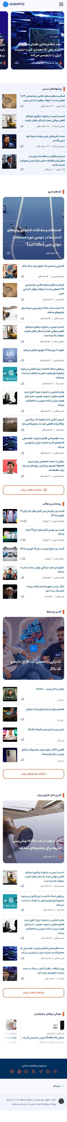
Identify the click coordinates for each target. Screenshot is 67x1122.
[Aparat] (19, 1071)
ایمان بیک (60, 910)
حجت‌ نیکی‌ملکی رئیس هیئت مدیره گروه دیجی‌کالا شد (45, 139)
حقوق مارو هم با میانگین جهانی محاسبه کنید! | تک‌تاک (42, 570)
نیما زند (61, 978)
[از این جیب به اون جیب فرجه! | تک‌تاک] (10, 734)
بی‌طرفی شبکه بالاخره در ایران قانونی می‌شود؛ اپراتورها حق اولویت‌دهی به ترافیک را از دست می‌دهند (42, 373)
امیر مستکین (59, 938)
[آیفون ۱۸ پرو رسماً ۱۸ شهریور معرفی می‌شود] (10, 355)
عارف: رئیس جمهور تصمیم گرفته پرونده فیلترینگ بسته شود (45, 589)
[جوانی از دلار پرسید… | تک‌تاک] (10, 694)
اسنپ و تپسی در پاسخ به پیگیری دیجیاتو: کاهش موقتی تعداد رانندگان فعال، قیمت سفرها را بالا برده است (45, 119)
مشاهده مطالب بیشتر (31, 490)
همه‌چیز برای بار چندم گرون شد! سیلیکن (45, 709)
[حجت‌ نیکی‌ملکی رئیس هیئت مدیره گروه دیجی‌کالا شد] (9, 141)
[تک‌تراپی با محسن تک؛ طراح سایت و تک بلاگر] (10, 271)
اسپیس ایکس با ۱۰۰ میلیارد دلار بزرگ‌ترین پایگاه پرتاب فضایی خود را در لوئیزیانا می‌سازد (43, 422)
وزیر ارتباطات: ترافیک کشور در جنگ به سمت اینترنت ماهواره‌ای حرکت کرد (43, 971)
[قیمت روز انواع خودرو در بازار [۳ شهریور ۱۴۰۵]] (10, 554)
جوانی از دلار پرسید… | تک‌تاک (50, 689)
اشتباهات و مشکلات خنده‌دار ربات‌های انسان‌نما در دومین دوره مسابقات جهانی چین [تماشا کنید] (34, 237)
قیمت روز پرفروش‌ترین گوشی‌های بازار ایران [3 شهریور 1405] (42, 513)
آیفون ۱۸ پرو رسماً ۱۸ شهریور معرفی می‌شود (43, 350)
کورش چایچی (59, 577)
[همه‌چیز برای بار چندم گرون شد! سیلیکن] (10, 714)
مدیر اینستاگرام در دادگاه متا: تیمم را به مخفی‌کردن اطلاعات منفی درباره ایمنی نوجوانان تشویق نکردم (42, 160)
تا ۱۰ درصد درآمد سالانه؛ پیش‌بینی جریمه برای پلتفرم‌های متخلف (42, 310)
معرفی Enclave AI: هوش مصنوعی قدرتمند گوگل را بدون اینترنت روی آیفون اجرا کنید (42, 1038)
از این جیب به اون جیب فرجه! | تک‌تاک (46, 729)
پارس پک (31, 1104)
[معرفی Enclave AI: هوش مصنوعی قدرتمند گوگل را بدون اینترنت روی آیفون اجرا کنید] (58, 1024)
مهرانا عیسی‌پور (58, 521)
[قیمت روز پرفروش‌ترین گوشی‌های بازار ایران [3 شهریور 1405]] (10, 516)
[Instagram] (55, 1071)
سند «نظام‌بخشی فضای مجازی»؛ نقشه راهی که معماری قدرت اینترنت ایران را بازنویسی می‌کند (37, 50)
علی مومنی (60, 596)
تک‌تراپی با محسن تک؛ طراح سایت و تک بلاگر (43, 266)
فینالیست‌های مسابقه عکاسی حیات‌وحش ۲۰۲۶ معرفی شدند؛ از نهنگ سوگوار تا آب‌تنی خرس (43, 98)
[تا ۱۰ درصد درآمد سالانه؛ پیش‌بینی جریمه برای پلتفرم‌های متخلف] (10, 313)
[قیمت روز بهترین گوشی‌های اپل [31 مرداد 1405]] (10, 535)
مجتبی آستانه (59, 886)
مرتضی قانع (59, 558)
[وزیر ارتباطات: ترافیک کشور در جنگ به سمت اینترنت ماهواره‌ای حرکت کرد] (10, 974)
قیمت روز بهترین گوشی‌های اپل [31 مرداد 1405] (44, 532)
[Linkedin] (48, 1071)
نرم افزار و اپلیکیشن (55, 1033)
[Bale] (12, 1071)
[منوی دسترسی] (61, 4)
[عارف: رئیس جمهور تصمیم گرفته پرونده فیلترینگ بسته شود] (10, 591)
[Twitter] (33, 1071)
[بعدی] (8, 1031)
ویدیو (58, 654)
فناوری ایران (54, 36)
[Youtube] (26, 1071)
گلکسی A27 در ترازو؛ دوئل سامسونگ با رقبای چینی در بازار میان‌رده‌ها (43, 752)
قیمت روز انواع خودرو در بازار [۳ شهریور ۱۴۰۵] (42, 549)
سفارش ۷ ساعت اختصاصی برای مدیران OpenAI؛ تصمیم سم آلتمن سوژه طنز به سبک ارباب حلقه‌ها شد (43, 466)
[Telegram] (41, 1071)
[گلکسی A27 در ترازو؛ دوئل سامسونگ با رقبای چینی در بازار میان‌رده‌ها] (10, 755)
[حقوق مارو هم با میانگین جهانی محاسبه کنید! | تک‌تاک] (10, 573)
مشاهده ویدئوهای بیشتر (33, 774)
